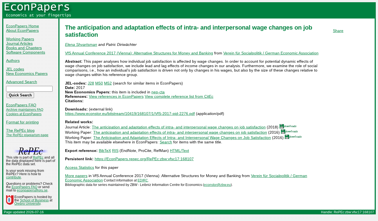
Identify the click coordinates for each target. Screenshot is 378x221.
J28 (91, 83)
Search (166, 142)
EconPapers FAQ (21, 105)
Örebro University (27, 203)
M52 (108, 83)
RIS (115, 150)
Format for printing (22, 122)
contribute (13, 177)
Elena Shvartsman (81, 44)
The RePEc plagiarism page (27, 135)
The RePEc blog (20, 130)
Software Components (25, 52)
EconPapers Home (22, 26)
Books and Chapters (24, 48)
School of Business (34, 200)
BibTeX (105, 150)
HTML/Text (179, 150)
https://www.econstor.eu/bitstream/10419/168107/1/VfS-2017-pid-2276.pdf (130, 113)
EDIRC (143, 180)
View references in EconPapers (116, 96)
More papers (76, 175)
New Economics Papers (27, 73)
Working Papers (20, 39)
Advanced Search (21, 82)
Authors (13, 60)
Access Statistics (79, 167)
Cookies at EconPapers (24, 114)
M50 (99, 83)
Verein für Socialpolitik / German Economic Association (271, 53)
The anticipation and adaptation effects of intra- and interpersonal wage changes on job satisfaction (179, 127)
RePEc (38, 157)
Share (338, 30)
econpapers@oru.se (32, 190)
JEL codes (15, 69)
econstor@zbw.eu (217, 184)
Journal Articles (19, 43)
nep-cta (158, 92)
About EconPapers (22, 30)
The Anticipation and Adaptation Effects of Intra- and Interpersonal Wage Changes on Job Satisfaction (182, 137)
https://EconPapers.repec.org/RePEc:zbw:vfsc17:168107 (144, 159)
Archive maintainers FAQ (24, 109)
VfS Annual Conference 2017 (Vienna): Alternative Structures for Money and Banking (139, 53)
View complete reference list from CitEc (179, 96)
